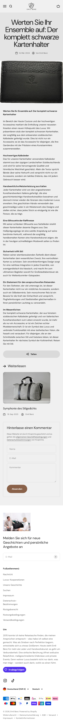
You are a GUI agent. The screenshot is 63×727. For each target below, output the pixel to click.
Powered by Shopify (28, 711)
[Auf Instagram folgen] (5, 681)
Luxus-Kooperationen (13, 579)
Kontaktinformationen (25, 718)
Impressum (8, 595)
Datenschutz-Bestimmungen (10, 602)
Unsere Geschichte (12, 585)
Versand (52, 715)
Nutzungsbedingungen (14, 614)
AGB (44, 715)
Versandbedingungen (13, 620)
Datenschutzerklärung (29, 715)
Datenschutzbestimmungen (19, 440)
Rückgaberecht (10, 609)
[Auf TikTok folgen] (13, 681)
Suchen (6, 590)
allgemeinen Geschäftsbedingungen (31, 437)
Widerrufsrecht (10, 715)
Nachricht (8, 574)
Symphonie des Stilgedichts (20, 408)
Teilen (34, 354)
